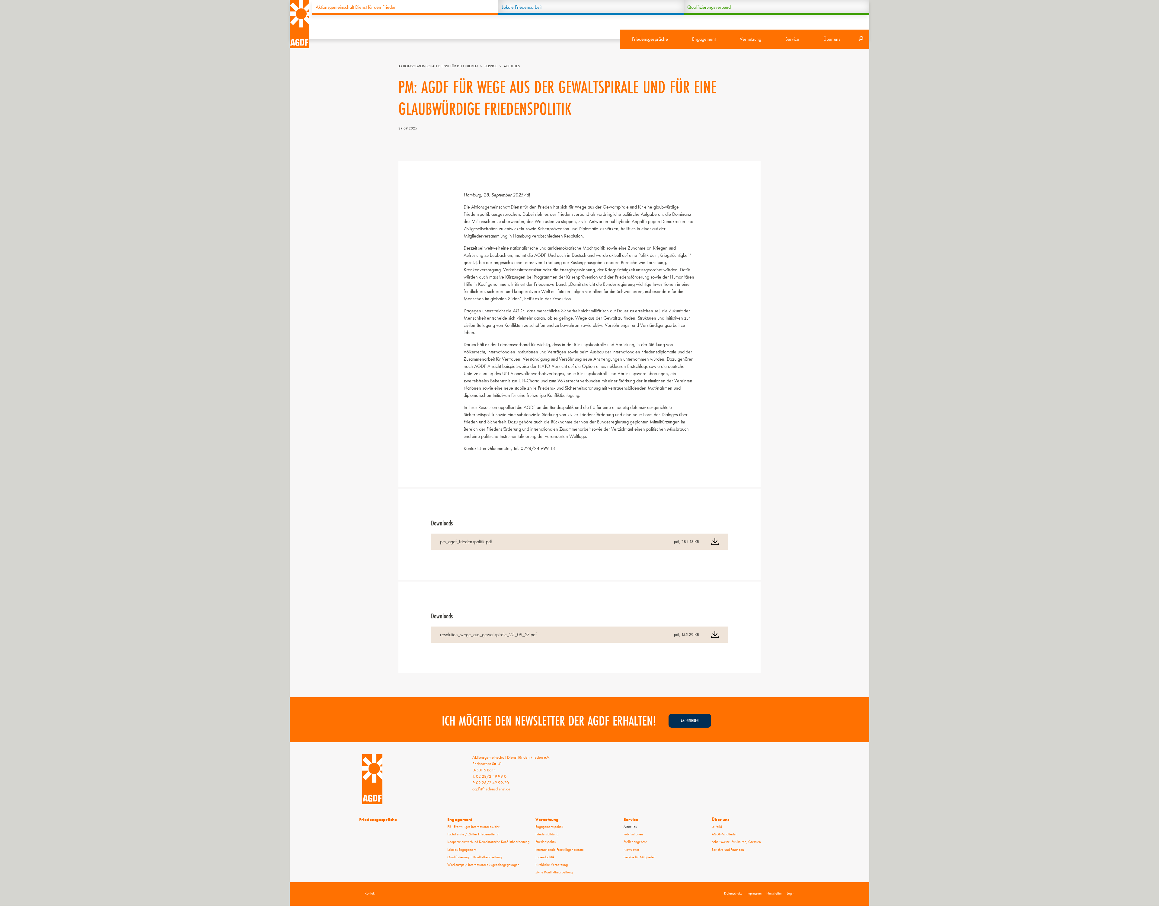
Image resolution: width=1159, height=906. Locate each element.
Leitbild (717, 826)
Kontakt (370, 893)
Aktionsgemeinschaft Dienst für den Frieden (356, 7)
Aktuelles (512, 66)
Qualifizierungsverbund (709, 7)
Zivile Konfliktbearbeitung (554, 872)
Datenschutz (733, 893)
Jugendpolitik (544, 857)
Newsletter (631, 849)
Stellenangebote (635, 841)
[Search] (860, 39)
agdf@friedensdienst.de (491, 789)
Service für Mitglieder (639, 857)
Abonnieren (690, 720)
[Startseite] (299, 24)
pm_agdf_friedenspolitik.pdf (466, 541)
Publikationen (633, 834)
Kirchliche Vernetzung (551, 864)
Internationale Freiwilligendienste (559, 849)
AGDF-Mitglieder (724, 834)
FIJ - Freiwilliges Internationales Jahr (473, 826)
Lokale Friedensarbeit (521, 7)
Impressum (754, 893)
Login (790, 893)
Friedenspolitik (545, 841)
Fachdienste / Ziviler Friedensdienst (473, 834)
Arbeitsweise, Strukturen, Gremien (736, 841)
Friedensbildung (546, 834)
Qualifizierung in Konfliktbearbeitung (474, 857)
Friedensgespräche (650, 39)
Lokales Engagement (461, 849)
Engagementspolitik (549, 826)
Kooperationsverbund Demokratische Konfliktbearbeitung (488, 841)
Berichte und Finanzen (728, 849)
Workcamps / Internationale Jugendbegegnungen (483, 864)
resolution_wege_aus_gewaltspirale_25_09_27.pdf (488, 634)
